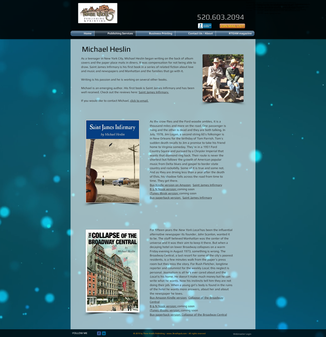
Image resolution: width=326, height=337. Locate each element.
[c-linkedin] (104, 333)
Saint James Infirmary (207, 185)
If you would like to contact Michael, (114, 100)
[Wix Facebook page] (99, 333)
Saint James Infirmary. (154, 92)
